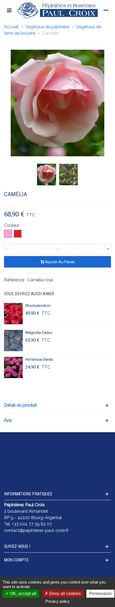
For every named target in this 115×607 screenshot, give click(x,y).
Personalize (100, 593)
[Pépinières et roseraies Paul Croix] (57, 10)
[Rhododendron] (13, 313)
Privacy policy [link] (57, 601)
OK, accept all (22, 593)
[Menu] (9, 10)
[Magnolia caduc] (13, 340)
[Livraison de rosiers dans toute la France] (57, 450)
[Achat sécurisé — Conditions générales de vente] (57, 439)
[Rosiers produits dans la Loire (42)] (57, 470)
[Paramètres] (106, 10)
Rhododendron (38, 306)
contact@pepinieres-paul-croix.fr (36, 530)
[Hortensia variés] (13, 367)
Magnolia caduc (38, 332)
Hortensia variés (39, 359)
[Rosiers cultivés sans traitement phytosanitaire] (57, 460)
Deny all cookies (64, 593)
